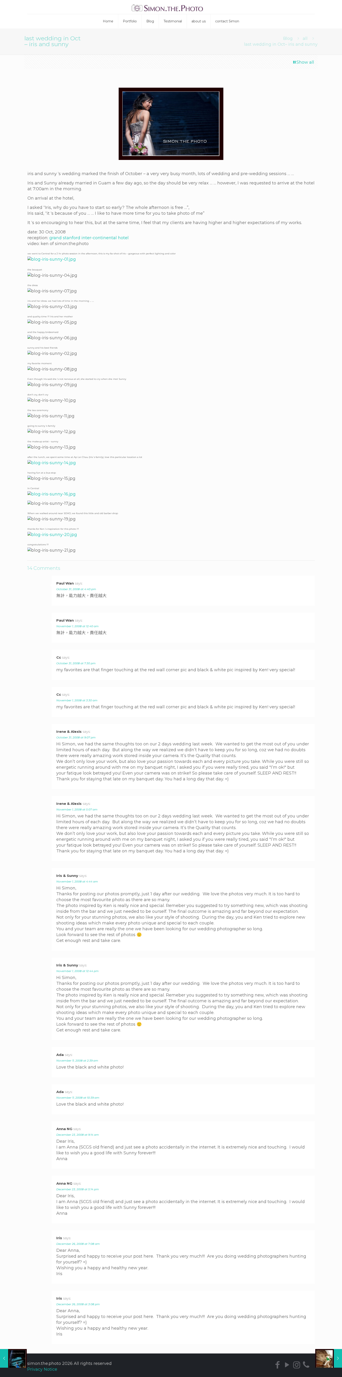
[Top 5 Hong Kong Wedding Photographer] (171, 7)
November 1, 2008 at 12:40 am (77, 626)
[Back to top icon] (322, 1369)
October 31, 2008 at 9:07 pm (76, 737)
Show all (305, 62)
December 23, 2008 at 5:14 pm (77, 1189)
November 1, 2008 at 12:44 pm (77, 971)
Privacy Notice (42, 1369)
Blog (288, 38)
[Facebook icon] (277, 1365)
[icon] (306, 1365)
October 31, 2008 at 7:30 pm (76, 663)
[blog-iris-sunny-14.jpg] (51, 462)
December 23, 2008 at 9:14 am (77, 1134)
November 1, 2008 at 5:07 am (76, 809)
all (305, 38)
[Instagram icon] (296, 1365)
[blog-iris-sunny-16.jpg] (51, 494)
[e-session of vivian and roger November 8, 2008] (328, 1358)
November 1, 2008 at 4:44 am (77, 881)
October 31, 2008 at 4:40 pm (76, 589)
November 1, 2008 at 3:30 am (76, 700)
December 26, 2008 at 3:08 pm (78, 1304)
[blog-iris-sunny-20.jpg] (52, 534)
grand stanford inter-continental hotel (89, 237)
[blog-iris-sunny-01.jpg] (51, 259)
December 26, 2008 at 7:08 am (78, 1244)
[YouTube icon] (287, 1365)
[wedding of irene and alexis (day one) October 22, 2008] (13, 1358)
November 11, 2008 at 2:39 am (77, 1060)
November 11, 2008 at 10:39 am (77, 1097)
